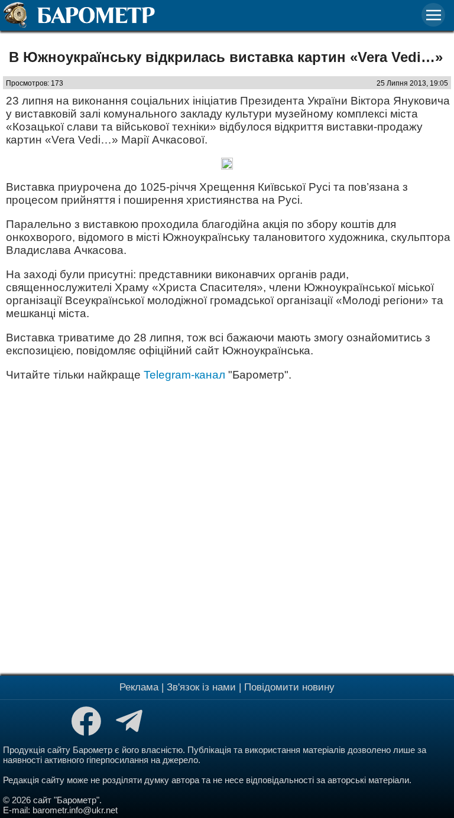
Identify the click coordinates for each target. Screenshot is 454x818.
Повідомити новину (289, 687)
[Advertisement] (227, 527)
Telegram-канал (184, 375)
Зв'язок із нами (201, 687)
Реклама (138, 687)
